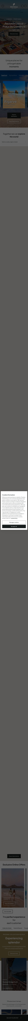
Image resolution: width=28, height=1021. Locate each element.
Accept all (14, 526)
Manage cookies (14, 522)
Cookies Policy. (14, 518)
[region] (14, 510)
